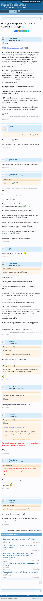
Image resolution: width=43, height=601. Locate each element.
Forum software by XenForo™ (9, 598)
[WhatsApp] (24, 31)
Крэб (10, 248)
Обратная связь (31, 596)
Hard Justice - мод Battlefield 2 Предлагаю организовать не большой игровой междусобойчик (18, 555)
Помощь (39, 596)
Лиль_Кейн (13, 38)
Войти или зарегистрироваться (31, 1)
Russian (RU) (4, 596)
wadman (12, 342)
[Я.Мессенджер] (27, 31)
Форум (13, 11)
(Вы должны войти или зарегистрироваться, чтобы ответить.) (24, 530)
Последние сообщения (8, 14)
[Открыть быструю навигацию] (40, 19)
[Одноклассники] (18, 31)
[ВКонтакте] (15, 31)
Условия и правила (37, 598)
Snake (11, 126)
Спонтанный (13, 159)
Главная (5, 11)
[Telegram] (21, 31)
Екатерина (12, 415)
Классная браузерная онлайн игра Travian (19, 539)
